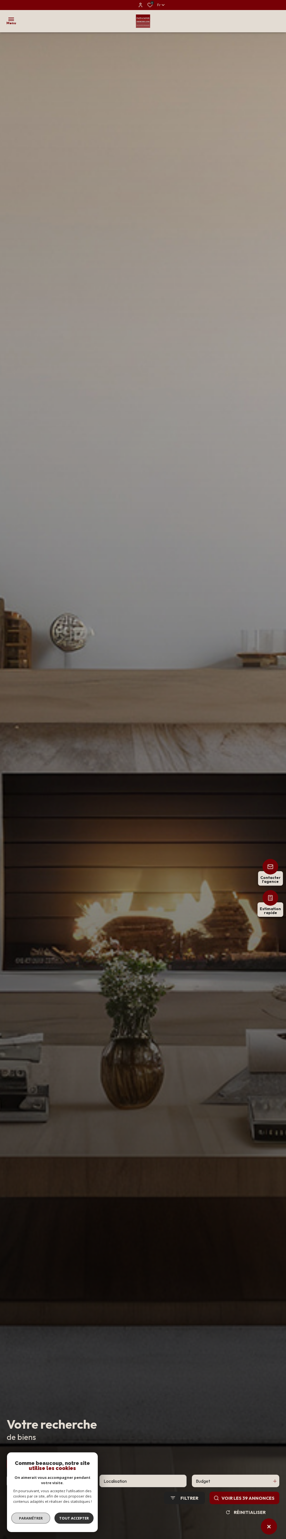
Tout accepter (74, 1518)
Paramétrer (31, 1518)
